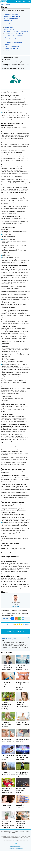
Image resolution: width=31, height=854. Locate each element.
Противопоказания (9, 20)
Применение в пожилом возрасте (14, 40)
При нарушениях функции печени (14, 38)
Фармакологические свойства (12, 16)
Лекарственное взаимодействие (13, 42)
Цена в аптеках (9, 53)
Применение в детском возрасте (14, 33)
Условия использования (15, 846)
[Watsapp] (19, 618)
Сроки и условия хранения (12, 46)
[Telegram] (23, 618)
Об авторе (15, 606)
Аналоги (7, 44)
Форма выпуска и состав (11, 14)
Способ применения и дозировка (13, 23)
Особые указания (9, 29)
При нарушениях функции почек (13, 36)
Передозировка (8, 27)
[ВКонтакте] (12, 618)
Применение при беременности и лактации (16, 31)
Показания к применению (11, 18)
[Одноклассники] (16, 618)
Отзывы (7, 51)
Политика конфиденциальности (15, 848)
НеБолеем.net (23, 1)
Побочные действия (9, 25)
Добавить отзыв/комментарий (15, 631)
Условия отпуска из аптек (12, 48)
